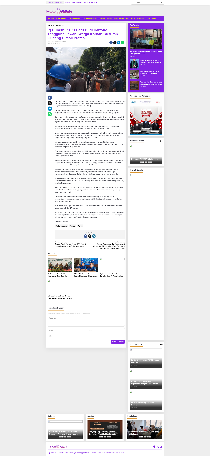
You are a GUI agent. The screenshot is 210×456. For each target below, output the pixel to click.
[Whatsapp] (122, 42)
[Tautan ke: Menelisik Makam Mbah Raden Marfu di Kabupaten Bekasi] (146, 39)
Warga (80, 226)
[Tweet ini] (114, 42)
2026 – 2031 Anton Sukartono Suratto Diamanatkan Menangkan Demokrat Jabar (85, 275)
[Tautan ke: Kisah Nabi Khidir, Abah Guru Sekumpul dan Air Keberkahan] (134, 64)
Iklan (100, 453)
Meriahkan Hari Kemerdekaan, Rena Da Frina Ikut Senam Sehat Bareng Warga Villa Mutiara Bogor (64, 433)
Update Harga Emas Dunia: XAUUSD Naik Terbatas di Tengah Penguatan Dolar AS (145, 158)
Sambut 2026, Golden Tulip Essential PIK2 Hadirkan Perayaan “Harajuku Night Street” (149, 72)
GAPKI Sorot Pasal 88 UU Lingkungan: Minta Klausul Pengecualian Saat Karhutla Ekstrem (57, 275)
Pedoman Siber (109, 453)
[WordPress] (94, 236)
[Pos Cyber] (59, 11)
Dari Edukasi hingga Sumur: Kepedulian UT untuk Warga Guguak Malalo (144, 433)
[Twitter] (89, 236)
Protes (72, 226)
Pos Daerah (51, 43)
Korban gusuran (61, 226)
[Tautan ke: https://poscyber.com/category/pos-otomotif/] (161, 344)
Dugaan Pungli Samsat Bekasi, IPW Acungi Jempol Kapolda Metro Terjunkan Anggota (70, 244)
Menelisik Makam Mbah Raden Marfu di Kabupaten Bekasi (146, 53)
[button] (162, 3)
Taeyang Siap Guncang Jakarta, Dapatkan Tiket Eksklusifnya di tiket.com (151, 83)
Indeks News (120, 453)
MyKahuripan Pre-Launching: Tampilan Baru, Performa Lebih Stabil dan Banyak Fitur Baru (110, 275)
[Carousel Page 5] (151, 162)
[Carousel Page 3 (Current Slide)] (146, 162)
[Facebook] (85, 236)
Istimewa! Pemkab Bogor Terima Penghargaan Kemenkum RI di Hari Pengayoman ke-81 (59, 297)
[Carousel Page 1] (141, 162)
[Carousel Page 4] (149, 162)
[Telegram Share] (118, 42)
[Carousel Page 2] (143, 162)
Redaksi (93, 453)
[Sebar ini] (111, 42)
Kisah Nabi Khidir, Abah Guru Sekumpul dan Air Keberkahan (150, 61)
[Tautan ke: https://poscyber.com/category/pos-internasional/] (161, 141)
